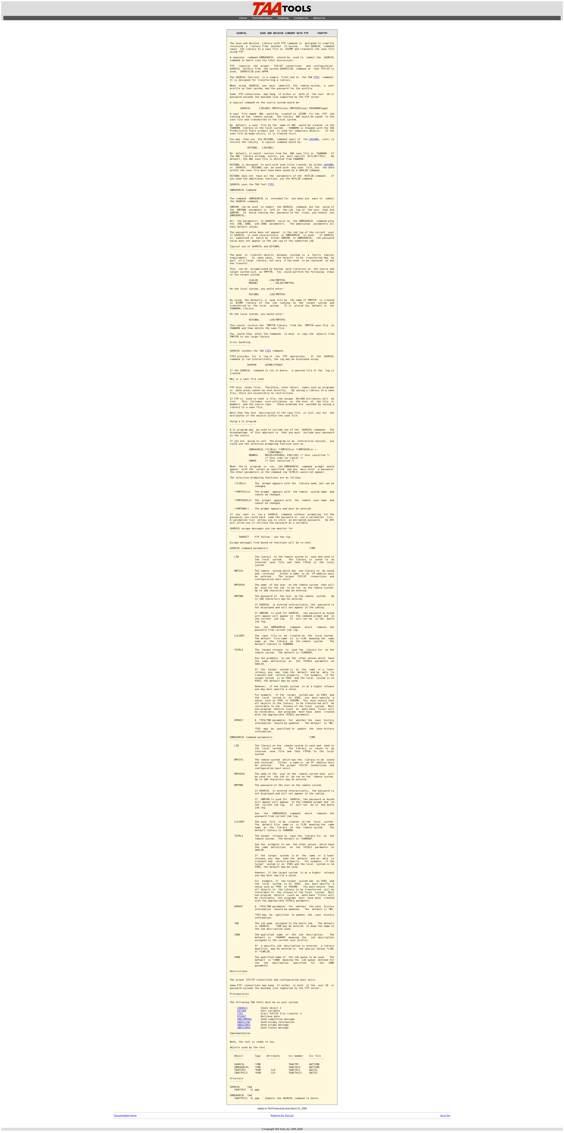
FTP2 (316, 77)
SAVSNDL (314, 139)
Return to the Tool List (282, 1115)
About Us (319, 18)
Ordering (283, 18)
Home (243, 18)
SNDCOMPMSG (244, 1019)
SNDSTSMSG (243, 1027)
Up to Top (445, 1115)
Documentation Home (125, 1115)
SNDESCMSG (243, 1024)
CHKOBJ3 (242, 1008)
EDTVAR (241, 1010)
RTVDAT (241, 1016)
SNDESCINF (243, 1022)
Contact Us (301, 18)
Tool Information (262, 18)
